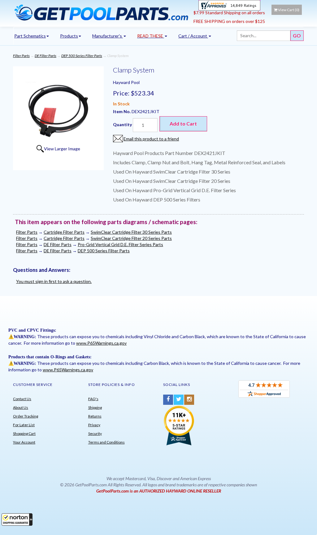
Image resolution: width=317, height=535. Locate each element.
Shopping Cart (24, 433)
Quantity (122, 124)
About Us (20, 407)
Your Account (24, 442)
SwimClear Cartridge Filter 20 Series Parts (131, 238)
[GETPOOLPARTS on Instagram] (189, 399)
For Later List (24, 424)
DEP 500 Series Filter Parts (81, 55)
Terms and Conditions (106, 442)
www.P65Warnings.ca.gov (101, 343)
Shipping (95, 407)
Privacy (94, 424)
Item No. (122, 111)
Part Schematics (30, 35)
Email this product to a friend (151, 138)
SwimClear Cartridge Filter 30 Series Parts (131, 232)
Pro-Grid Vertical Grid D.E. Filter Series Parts (120, 244)
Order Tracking (25, 416)
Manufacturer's (107, 35)
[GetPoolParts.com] (101, 12)
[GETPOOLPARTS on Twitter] (179, 399)
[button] (17, 519)
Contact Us (22, 398)
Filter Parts (21, 55)
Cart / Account (193, 35)
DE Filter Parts (45, 55)
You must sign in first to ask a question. (54, 281)
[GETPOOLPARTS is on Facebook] (168, 399)
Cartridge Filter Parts (64, 232)
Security (95, 433)
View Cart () (288, 9)
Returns (95, 416)
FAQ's (93, 398)
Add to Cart (183, 123)
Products (69, 35)
